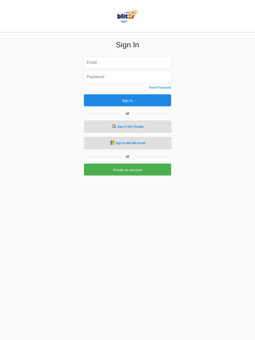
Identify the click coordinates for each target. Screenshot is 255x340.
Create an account (127, 170)
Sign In (127, 101)
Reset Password (160, 87)
